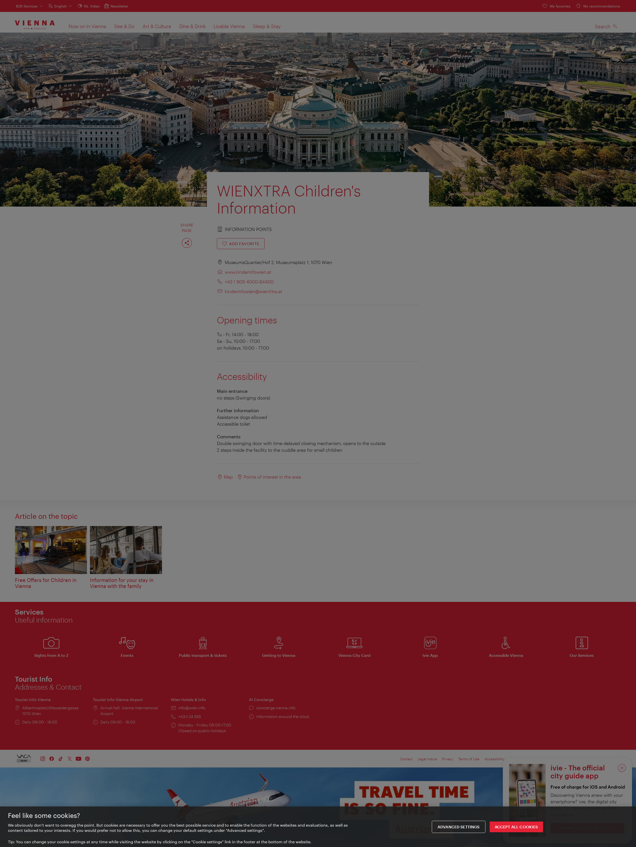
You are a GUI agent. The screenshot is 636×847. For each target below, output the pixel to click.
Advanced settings (458, 826)
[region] (318, 826)
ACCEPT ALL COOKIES (516, 826)
